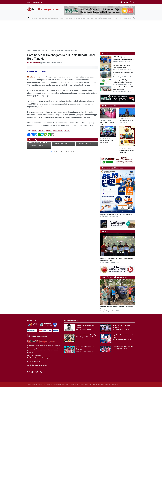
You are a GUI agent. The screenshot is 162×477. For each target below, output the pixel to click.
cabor (49, 130)
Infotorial (123, 18)
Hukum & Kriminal (66, 18)
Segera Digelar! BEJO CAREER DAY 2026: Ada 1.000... (116, 214)
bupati (42, 130)
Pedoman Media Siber (38, 384)
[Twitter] (32, 372)
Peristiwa (34, 18)
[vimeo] (133, 2)
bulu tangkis (58, 130)
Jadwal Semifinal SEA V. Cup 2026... (123, 347)
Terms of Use (74, 384)
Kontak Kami (57, 384)
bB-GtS (116, 18)
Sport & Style (95, 18)
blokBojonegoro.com (33, 63)
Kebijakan (54, 18)
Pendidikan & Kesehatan (81, 18)
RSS (29, 384)
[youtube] (127, 2)
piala (34, 130)
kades (67, 130)
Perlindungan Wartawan (97, 384)
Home (29, 50)
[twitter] (124, 2)
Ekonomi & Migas (44, 18)
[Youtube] (37, 372)
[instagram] (130, 2)
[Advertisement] (81, 34)
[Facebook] (28, 372)
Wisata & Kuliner (106, 18)
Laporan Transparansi (111, 384)
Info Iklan (49, 384)
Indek (130, 18)
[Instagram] (41, 372)
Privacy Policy (84, 384)
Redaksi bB (65, 384)
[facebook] (121, 2)
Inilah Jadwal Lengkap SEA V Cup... (86, 335)
